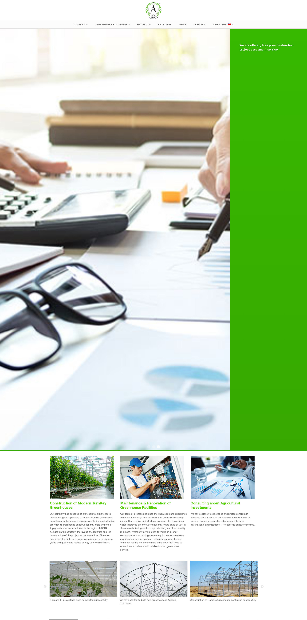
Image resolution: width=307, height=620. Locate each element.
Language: (220, 24)
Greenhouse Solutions (111, 24)
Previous (45, 586)
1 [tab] (148, 446)
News (182, 24)
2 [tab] (153, 446)
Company (79, 24)
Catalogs (165, 24)
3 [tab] (158, 446)
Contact (199, 24)
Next (262, 586)
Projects (144, 24)
